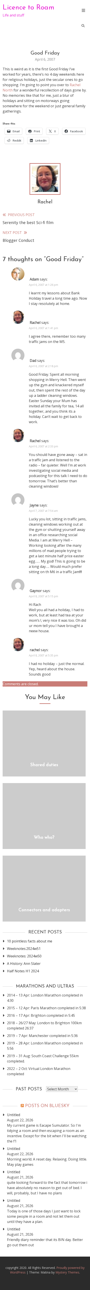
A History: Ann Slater (24, 963)
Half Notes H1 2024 (23, 971)
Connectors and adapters (44, 910)
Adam (34, 279)
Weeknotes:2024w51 (24, 948)
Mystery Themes (67, 1272)
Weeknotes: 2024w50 (24, 956)
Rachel (45, 202)
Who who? (44, 837)
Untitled (13, 1114)
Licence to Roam (28, 7)
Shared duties (44, 765)
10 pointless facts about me (29, 941)
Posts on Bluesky (47, 1106)
